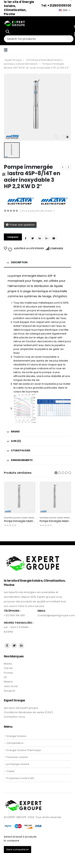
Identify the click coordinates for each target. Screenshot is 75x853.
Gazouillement (33, 238)
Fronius (8, 673)
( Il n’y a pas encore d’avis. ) (37, 210)
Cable (10, 771)
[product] (20, 497)
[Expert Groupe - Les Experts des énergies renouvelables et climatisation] (14, 23)
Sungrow (9, 691)
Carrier (8, 668)
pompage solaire (12, 517)
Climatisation (15, 743)
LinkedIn (40, 238)
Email (54, 238)
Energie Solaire (16, 736)
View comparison (17, 849)
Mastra (8, 681)
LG (5, 677)
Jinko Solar (11, 686)
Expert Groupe (13, 60)
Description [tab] (19, 262)
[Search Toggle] (8, 31)
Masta (8, 663)
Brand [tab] (15, 431)
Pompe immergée (29, 517)
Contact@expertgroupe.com (56, 615)
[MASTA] (20, 201)
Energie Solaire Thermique (24, 750)
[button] (56, 472)
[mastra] (54, 201)
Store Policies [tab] (20, 450)
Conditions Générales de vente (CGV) (28, 712)
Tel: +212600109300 (56, 5)
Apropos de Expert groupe (21, 708)
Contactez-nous (14, 717)
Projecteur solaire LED (20, 778)
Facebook (26, 238)
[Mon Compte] (68, 50)
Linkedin (21, 645)
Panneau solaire (17, 757)
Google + (47, 238)
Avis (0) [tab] (16, 441)
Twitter (14, 645)
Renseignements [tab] (21, 460)
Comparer (56, 248)
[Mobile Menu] (7, 50)
